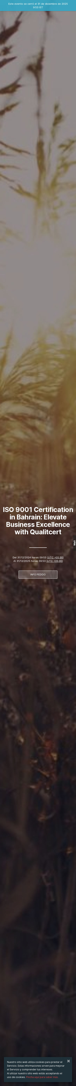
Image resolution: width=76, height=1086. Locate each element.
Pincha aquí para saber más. (42, 1077)
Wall (74, 543)
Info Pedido (38, 574)
